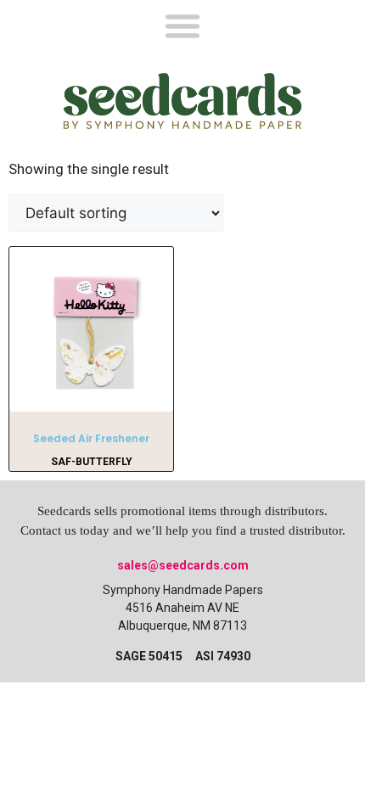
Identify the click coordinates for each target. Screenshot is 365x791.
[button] (182, 25)
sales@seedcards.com (183, 565)
